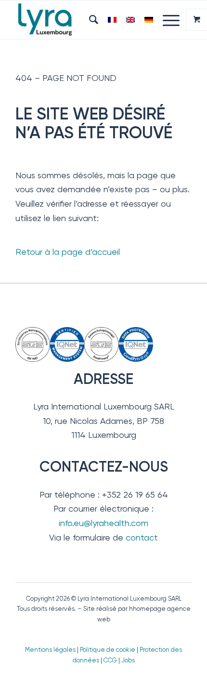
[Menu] (166, 19)
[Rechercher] (88, 19)
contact (142, 537)
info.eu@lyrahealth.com (103, 523)
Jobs (128, 660)
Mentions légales (50, 649)
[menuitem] (88, 19)
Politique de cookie (107, 649)
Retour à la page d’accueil (67, 252)
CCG (111, 660)
